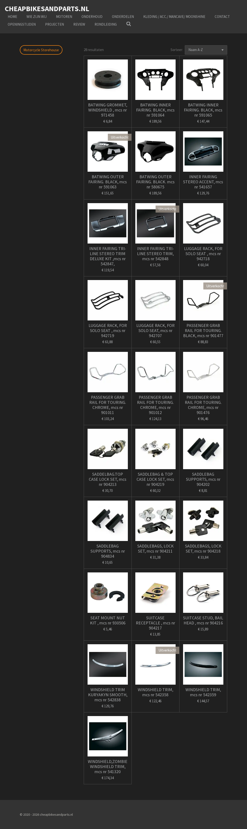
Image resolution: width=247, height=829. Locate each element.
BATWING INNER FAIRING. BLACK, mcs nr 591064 (155, 110)
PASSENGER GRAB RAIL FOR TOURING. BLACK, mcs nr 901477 (203, 330)
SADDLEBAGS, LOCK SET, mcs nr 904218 (203, 548)
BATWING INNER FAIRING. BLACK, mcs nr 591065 (203, 110)
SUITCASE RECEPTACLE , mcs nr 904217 (155, 622)
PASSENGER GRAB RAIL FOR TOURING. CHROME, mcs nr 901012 (155, 405)
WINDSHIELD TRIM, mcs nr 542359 (203, 692)
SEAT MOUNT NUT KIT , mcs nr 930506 (107, 620)
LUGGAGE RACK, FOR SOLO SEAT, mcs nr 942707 (155, 330)
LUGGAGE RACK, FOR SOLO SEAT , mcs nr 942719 (108, 330)
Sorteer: (177, 49)
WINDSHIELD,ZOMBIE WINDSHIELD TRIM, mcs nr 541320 (107, 766)
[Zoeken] (128, 24)
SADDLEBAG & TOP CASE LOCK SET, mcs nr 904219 (155, 479)
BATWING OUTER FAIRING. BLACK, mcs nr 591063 (107, 181)
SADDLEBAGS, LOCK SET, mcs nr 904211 (155, 548)
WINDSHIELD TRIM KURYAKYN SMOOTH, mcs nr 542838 (107, 694)
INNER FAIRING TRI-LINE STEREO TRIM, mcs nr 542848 (155, 253)
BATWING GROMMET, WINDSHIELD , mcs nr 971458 (107, 110)
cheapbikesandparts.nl (47, 8)
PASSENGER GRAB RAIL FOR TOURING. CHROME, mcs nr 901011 (107, 405)
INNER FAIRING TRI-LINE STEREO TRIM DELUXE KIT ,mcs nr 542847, (107, 256)
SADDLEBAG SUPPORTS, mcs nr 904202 (203, 479)
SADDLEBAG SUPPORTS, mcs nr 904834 (107, 551)
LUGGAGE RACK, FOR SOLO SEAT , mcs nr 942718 (203, 253)
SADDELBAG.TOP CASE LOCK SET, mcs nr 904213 (107, 479)
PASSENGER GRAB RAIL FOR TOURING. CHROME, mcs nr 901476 (203, 405)
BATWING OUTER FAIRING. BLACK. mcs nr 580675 (155, 181)
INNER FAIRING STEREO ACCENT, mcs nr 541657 (203, 181)
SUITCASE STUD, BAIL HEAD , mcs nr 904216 (203, 620)
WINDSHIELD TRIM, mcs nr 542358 (155, 692)
